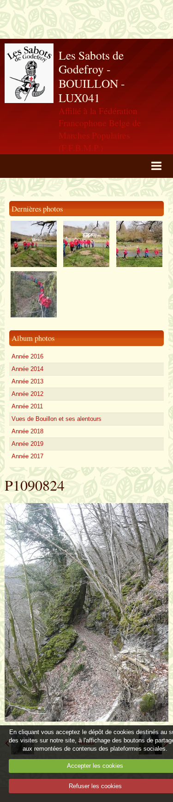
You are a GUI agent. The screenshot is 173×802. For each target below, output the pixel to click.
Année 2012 (27, 393)
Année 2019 (27, 443)
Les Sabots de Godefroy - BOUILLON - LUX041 (92, 76)
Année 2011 (27, 406)
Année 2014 (27, 368)
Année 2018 (27, 431)
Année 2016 (27, 356)
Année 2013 (27, 381)
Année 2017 (27, 456)
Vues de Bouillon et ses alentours (56, 418)
